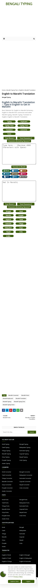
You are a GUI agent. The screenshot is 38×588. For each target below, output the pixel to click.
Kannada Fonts (23, 506)
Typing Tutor (9, 126)
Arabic (8, 236)
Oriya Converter (6, 485)
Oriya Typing (5, 457)
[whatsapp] (17, 410)
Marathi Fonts (25, 395)
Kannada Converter (25, 478)
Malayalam (8, 228)
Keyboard (24, 121)
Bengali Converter (24, 472)
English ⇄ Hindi (6, 555)
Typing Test (24, 126)
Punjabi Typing (6, 460)
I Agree (28, 581)
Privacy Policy (18, 577)
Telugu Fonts (5, 506)
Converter (23, 130)
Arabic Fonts (5, 519)
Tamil (21, 219)
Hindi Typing (5, 444)
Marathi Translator (21, 398)
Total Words (9, 138)
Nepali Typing (23, 457)
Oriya (21, 228)
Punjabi (21, 215)
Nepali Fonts (23, 512)
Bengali (8, 211)
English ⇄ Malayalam (25, 558)
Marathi (8, 215)
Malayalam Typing (24, 447)
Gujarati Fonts (23, 509)
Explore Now (14, 581)
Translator (9, 130)
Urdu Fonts (22, 515)
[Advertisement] (18, 22)
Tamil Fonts (5, 503)
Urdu (21, 232)
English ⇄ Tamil (6, 558)
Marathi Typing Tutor (12, 90)
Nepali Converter (24, 485)
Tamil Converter (6, 475)
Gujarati (8, 219)
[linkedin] (14, 410)
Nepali (8, 232)
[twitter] (7, 410)
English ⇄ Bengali (24, 555)
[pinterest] (10, 410)
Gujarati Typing (23, 454)
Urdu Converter (24, 488)
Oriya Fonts (5, 512)
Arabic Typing (6, 463)
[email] (21, 410)
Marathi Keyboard (8, 398)
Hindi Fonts (5, 499)
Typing (9, 121)
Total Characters (26, 138)
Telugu (21, 223)
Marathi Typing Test (19, 401)
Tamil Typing (5, 447)
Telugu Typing (6, 450)
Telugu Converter (7, 478)
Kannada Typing (24, 450)
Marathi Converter (13, 395)
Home (3, 90)
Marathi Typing (7, 401)
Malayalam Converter (25, 475)
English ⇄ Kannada (25, 561)
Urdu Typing (23, 460)
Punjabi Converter (7, 488)
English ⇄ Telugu (7, 561)
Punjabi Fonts (6, 515)
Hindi (21, 211)
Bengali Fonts (23, 499)
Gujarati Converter (24, 481)
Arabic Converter (7, 491)
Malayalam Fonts (24, 503)
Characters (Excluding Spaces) (19, 141)
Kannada (8, 223)
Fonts (9, 134)
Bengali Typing (6, 97)
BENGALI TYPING (19, 3)
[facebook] (3, 410)
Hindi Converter (6, 472)
